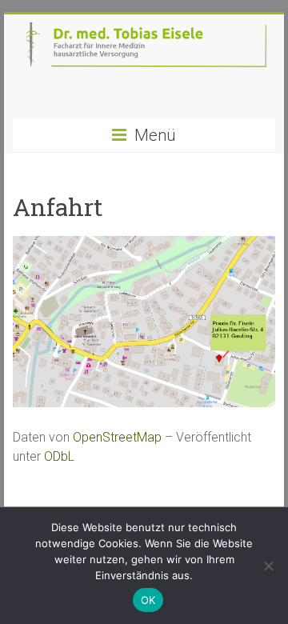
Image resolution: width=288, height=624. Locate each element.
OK (148, 600)
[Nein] (268, 566)
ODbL (59, 456)
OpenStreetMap (117, 437)
